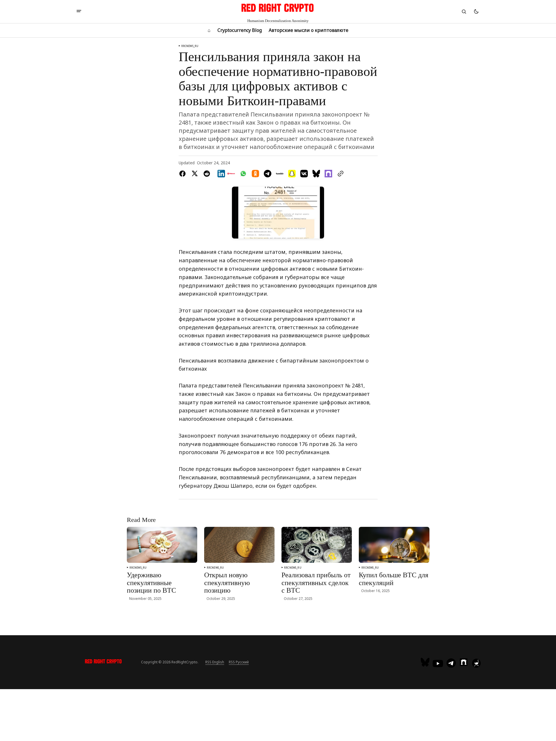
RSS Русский (239, 662)
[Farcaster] (464, 662)
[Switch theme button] (476, 11)
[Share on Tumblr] (280, 173)
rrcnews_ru (190, 46)
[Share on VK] (304, 173)
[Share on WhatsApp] (243, 173)
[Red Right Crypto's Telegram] (451, 664)
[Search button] (464, 11)
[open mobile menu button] (79, 12)
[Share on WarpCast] (328, 173)
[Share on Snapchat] (292, 173)
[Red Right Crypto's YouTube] (438, 663)
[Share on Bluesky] (316, 173)
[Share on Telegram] (267, 173)
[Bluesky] (426, 662)
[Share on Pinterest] (231, 173)
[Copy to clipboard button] (339, 173)
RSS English (214, 662)
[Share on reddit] (207, 173)
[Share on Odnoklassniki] (255, 173)
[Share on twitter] (195, 173)
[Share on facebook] (184, 173)
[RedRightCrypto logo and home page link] (103, 662)
